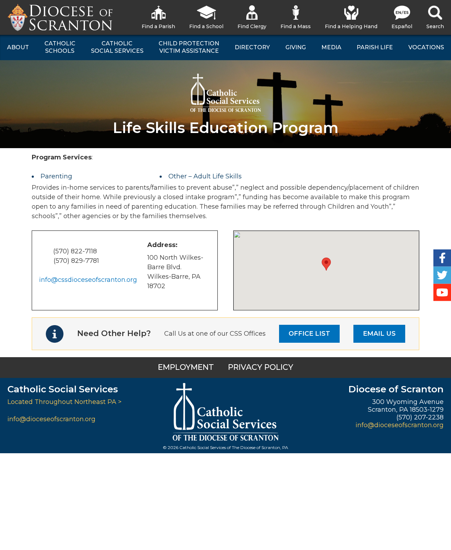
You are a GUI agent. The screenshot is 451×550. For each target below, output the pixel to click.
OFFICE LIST (309, 333)
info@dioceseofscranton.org (51, 419)
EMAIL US (379, 333)
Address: (162, 245)
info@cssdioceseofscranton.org (88, 280)
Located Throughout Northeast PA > (64, 402)
